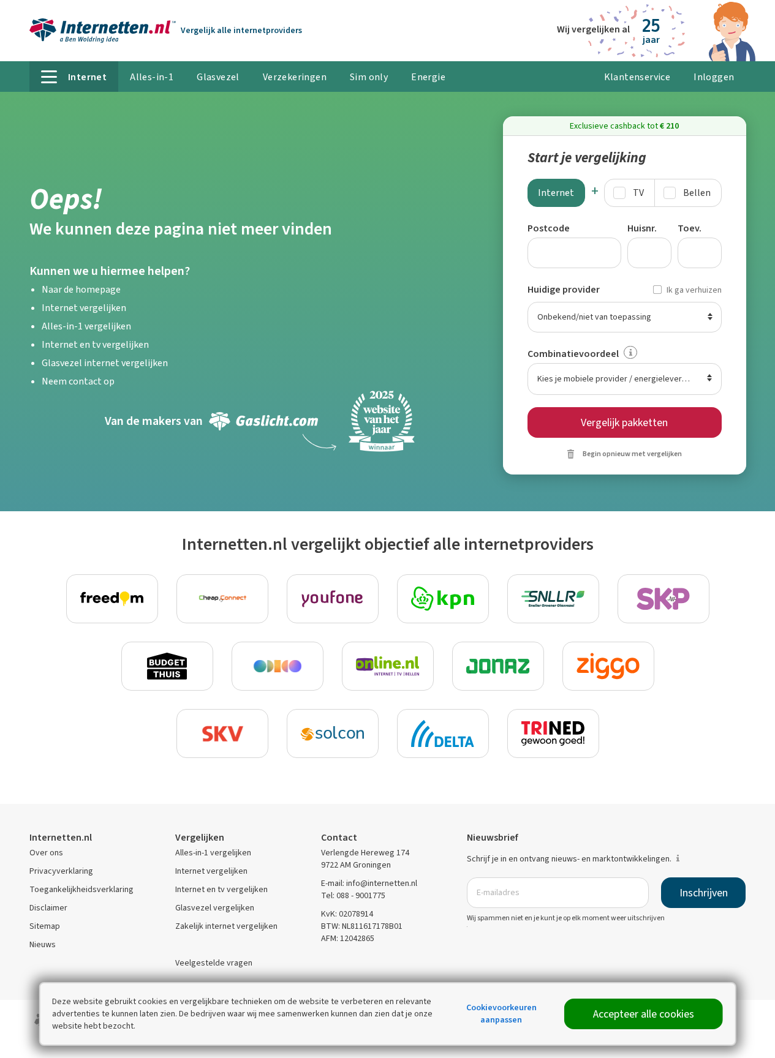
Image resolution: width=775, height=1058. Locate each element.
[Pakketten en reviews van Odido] (277, 666)
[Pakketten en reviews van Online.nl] (388, 666)
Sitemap (44, 926)
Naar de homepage (81, 289)
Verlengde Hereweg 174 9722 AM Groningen (365, 859)
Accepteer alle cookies (643, 1014)
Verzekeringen (295, 76)
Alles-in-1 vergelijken (86, 326)
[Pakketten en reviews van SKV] (222, 733)
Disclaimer (48, 908)
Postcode (548, 228)
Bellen (697, 192)
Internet (556, 192)
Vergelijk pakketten (624, 422)
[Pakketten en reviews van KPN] (443, 598)
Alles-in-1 (151, 76)
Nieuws (42, 944)
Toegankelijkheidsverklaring (81, 889)
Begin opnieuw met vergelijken (632, 454)
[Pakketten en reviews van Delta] (443, 733)
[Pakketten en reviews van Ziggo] (608, 666)
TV (638, 192)
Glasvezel (218, 76)
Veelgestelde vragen (213, 963)
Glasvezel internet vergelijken (105, 362)
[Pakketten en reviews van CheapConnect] (222, 598)
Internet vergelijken (84, 307)
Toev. (689, 228)
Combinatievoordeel (573, 353)
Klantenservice (637, 76)
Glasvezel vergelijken (214, 908)
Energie (428, 76)
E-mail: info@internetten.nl (369, 883)
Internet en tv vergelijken (95, 344)
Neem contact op (78, 381)
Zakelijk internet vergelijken (226, 926)
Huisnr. (642, 228)
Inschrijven (703, 892)
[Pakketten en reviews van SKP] (663, 598)
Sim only (369, 76)
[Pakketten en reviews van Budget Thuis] (167, 666)
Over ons (46, 852)
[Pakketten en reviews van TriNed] (553, 733)
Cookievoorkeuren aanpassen (501, 1014)
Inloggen (714, 76)
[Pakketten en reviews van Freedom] (112, 598)
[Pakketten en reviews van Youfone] (333, 598)
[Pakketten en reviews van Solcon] (333, 733)
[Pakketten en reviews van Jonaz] (498, 666)
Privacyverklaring (61, 871)
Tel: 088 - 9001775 (353, 895)
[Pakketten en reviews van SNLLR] (553, 598)
